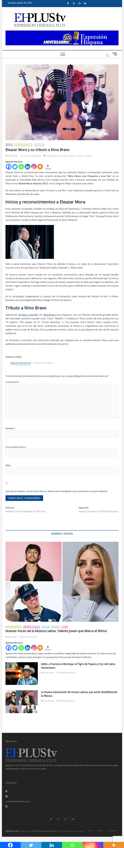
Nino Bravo (64, 156)
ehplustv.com (12, 830)
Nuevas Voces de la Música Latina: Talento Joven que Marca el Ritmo (56, 631)
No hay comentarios (32, 156)
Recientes (39, 144)
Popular (45, 626)
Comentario (12, 381)
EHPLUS (9, 144)
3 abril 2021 (12, 156)
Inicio (90, 830)
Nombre (10, 428)
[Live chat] (6, 806)
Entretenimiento (23, 144)
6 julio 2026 (12, 637)
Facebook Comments (43, 363)
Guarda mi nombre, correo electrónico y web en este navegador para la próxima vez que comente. (56, 491)
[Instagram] (34, 167)
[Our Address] (6, 791)
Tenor (72, 156)
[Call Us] (6, 796)
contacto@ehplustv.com (18, 801)
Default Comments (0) (20, 363)
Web (7, 465)
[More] (40, 167)
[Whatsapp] (21, 167)
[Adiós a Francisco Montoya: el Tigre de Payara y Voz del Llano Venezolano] (21, 673)
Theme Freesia (38, 831)
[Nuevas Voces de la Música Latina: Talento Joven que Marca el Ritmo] (62, 582)
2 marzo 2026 (48, 701)
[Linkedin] (27, 167)
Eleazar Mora (52, 156)
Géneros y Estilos (31, 626)
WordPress (50, 831)
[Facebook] (8, 167)
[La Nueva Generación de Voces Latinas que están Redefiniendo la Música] (21, 701)
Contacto (112, 830)
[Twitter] (15, 167)
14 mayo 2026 (48, 673)
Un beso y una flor (84, 156)
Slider (65, 626)
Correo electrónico (16, 446)
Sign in (100, 830)
